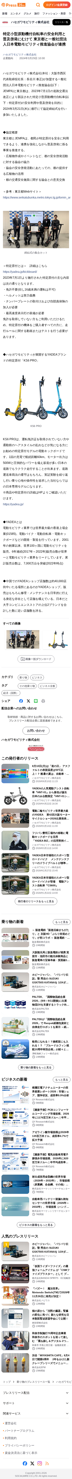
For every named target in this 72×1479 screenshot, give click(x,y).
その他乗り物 (27, 686)
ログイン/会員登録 (57, 4)
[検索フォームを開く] (38, 5)
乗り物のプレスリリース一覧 (33, 1381)
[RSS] (47, 1463)
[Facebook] (21, 701)
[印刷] (43, 701)
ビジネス (37, 677)
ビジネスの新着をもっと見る (36, 1224)
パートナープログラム (18, 1430)
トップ (7, 1381)
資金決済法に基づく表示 (20, 1452)
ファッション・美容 (54, 13)
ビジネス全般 (47, 686)
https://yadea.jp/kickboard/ (20, 271)
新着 (4, 13)
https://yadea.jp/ (13, 504)
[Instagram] (39, 1463)
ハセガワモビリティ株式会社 (20, 54)
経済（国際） (11, 693)
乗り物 (23, 677)
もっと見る (61, 922)
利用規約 (10, 1438)
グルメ (27, 13)
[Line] (36, 701)
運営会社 (10, 1423)
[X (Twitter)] (28, 701)
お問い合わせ (36, 730)
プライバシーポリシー (18, 1445)
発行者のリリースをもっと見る (36, 901)
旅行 (37, 13)
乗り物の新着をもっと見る (36, 1067)
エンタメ (15, 13)
